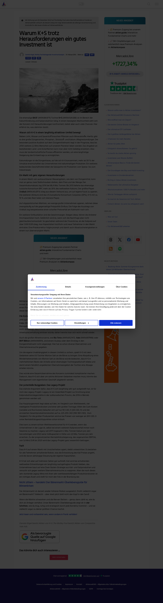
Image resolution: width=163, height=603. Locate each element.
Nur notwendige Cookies (47, 323)
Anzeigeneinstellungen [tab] (95, 287)
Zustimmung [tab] (41, 287)
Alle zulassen (115, 323)
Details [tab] (68, 287)
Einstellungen (80, 323)
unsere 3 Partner (44, 298)
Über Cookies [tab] (121, 287)
